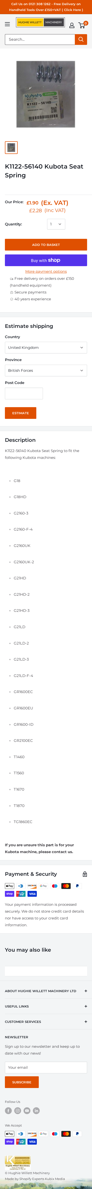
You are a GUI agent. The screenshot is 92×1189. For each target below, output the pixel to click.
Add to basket (46, 245)
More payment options (46, 271)
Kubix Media (55, 1179)
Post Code (14, 382)
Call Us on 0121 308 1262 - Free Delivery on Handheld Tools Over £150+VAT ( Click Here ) (46, 7)
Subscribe (21, 1082)
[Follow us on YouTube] (27, 1110)
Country (12, 336)
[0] (82, 25)
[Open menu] (7, 24)
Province (13, 359)
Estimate (20, 413)
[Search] (81, 39)
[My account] (71, 25)
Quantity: (13, 224)
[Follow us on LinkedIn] (36, 1110)
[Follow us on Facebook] (8, 1110)
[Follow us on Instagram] (17, 1110)
